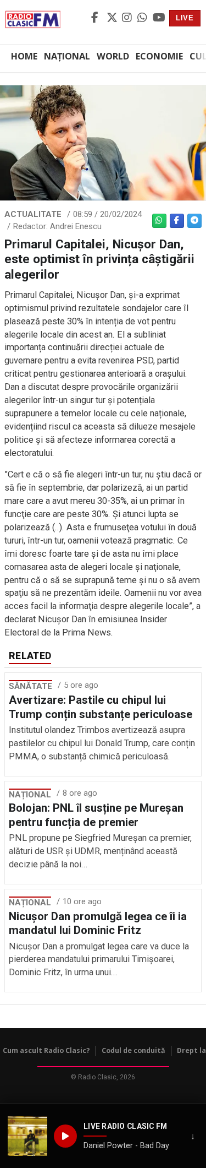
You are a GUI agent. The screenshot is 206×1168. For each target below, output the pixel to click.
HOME (24, 56)
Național (67, 56)
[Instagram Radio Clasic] (128, 18)
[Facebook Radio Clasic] (97, 18)
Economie (159, 56)
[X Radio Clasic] (113, 18)
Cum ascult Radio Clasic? (46, 1050)
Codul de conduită (133, 1050)
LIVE (185, 18)
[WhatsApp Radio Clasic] (143, 18)
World (113, 56)
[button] (27, 1136)
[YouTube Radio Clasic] (159, 18)
